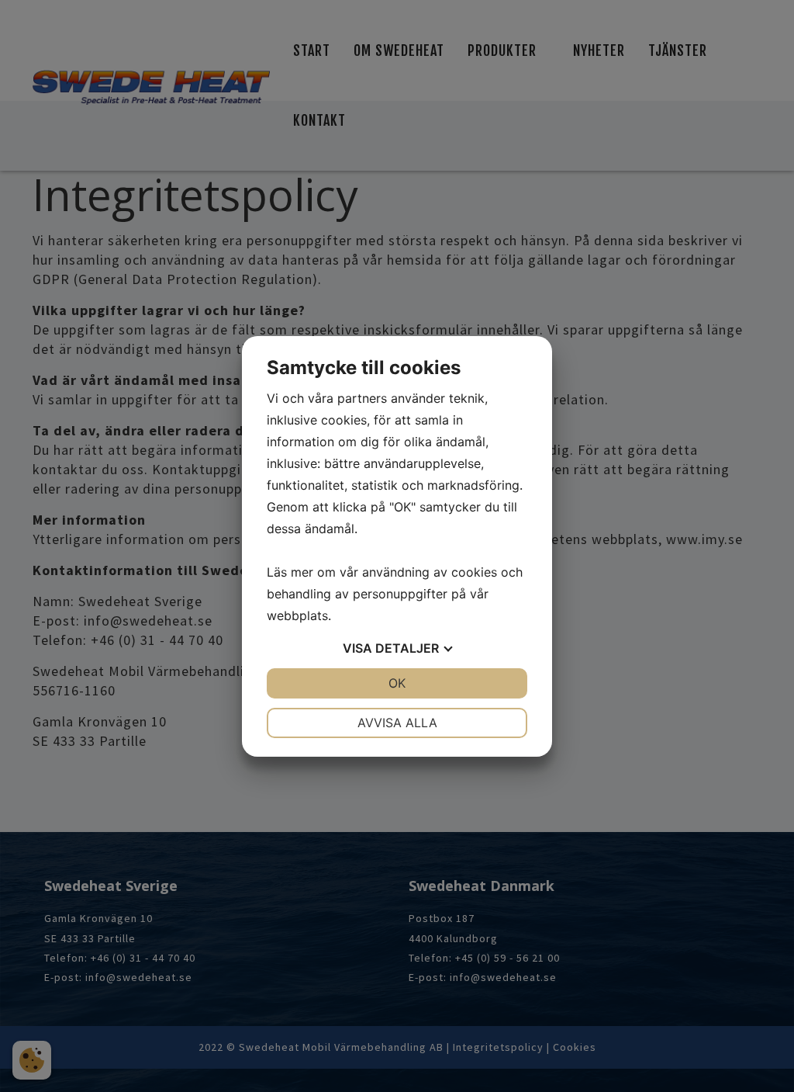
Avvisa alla (397, 722)
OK (397, 683)
